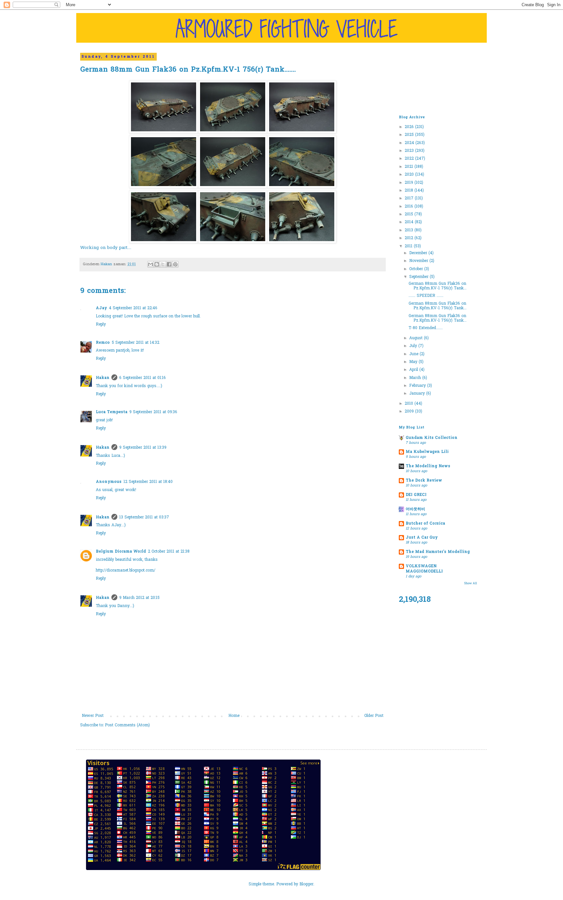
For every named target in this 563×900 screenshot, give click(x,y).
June (414, 354)
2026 (410, 127)
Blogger (306, 884)
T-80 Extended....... (426, 328)
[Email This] (150, 264)
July (413, 346)
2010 (409, 404)
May (414, 362)
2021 (409, 167)
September (419, 277)
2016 (409, 207)
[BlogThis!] (156, 264)
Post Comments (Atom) (127, 725)
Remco (103, 343)
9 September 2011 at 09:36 (153, 412)
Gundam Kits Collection (431, 438)
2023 (410, 151)
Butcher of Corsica (425, 524)
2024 (410, 143)
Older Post (373, 716)
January (417, 394)
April (414, 370)
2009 (410, 411)
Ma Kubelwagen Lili (427, 452)
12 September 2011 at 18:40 (148, 482)
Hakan (102, 378)
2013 (409, 230)
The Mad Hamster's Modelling (438, 552)
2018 (409, 191)
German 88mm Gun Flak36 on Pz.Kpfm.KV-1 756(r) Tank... (438, 286)
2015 (409, 214)
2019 (409, 183)
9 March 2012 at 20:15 (139, 598)
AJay (101, 308)
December (418, 253)
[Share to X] (163, 264)
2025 (410, 135)
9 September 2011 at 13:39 (142, 448)
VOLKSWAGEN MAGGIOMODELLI (424, 568)
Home (233, 716)
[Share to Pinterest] (175, 264)
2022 (410, 159)
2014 (410, 222)
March (415, 378)
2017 (410, 198)
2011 (409, 246)
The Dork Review (424, 481)
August (416, 338)
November (419, 261)
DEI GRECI (416, 495)
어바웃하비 (415, 509)
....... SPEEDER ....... (426, 296)
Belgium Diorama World (121, 552)
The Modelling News (428, 466)
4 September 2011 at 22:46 (133, 308)
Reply (101, 324)
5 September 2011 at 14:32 (135, 343)
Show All (470, 583)
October (416, 269)
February (418, 386)
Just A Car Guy (422, 538)
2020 (410, 175)
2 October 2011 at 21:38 (169, 552)
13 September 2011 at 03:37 (144, 517)
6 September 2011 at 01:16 (142, 378)
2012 (409, 238)
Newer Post (93, 716)
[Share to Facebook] (169, 264)
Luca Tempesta (111, 412)
